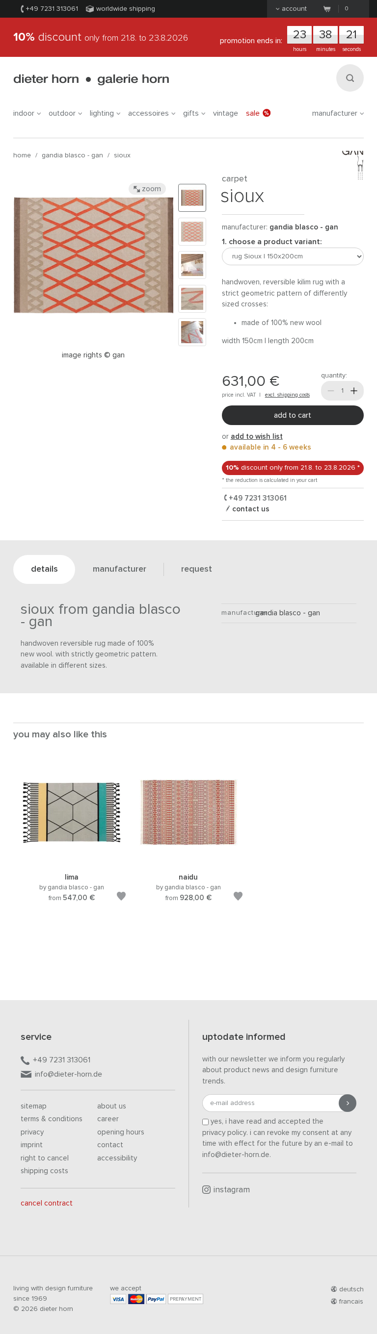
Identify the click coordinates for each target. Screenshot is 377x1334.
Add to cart (292, 415)
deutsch (351, 1289)
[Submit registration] (347, 1103)
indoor (23, 113)
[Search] (350, 78)
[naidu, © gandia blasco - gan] (188, 859)
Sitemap (34, 1106)
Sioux (122, 155)
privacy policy (224, 1132)
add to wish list (257, 436)
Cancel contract (47, 1203)
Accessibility (117, 1158)
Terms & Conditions (51, 1119)
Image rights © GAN (93, 355)
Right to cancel (45, 1158)
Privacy (32, 1132)
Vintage (225, 113)
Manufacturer (334, 113)
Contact (110, 1145)
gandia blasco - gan (72, 155)
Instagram (232, 1190)
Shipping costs (44, 1171)
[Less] (331, 391)
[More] (354, 391)
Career (108, 1119)
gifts (191, 113)
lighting (102, 113)
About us (111, 1106)
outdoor (62, 113)
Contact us (249, 509)
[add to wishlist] (121, 898)
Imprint (32, 1145)
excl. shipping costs (287, 395)
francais (351, 1301)
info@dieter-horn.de (68, 1074)
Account (294, 8)
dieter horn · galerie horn (91, 79)
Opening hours (120, 1132)
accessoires (148, 113)
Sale (253, 113)
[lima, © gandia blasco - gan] (72, 859)
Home (22, 155)
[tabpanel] (71, 844)
